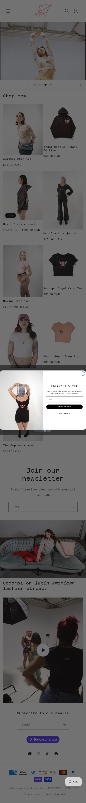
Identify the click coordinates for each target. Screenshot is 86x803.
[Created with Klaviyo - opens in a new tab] (43, 431)
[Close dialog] (83, 374)
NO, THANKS (64, 413)
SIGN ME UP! (64, 407)
